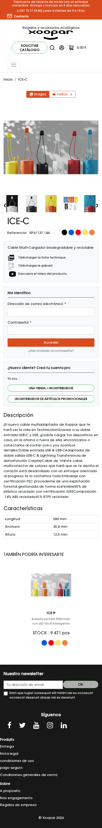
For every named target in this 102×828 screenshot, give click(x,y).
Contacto (21, 16)
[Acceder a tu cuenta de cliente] (61, 47)
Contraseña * (20, 322)
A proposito (10, 791)
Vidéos (62, 94)
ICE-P (51, 613)
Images (37, 94)
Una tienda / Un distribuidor (51, 388)
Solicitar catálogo (30, 47)
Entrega (7, 746)
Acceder (51, 342)
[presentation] (5, 205)
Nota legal (9, 753)
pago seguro (11, 768)
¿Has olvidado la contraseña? (51, 350)
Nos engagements (16, 798)
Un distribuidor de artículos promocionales (51, 399)
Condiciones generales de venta (28, 775)
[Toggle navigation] (13, 64)
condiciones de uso (17, 761)
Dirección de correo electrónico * (37, 304)
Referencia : (17, 233)
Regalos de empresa (18, 805)
